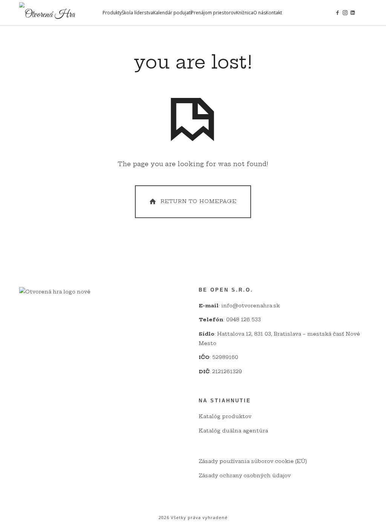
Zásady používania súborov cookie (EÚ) (253, 461)
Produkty (112, 12)
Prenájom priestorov (213, 12)
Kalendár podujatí (172, 12)
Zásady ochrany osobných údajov (245, 475)
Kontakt (274, 12)
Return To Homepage (199, 201)
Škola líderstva (137, 12)
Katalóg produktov (225, 416)
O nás (259, 12)
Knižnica (244, 12)
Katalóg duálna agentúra (233, 431)
